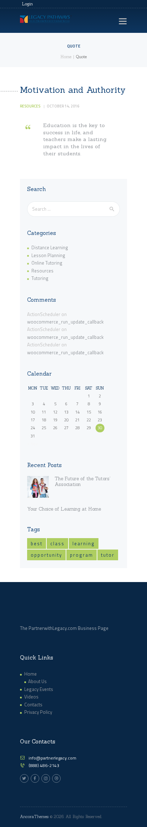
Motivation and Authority (73, 90)
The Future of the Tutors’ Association (82, 481)
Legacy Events (38, 689)
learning (83, 543)
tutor (108, 554)
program (81, 554)
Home (65, 56)
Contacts (33, 704)
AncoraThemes (34, 816)
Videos (31, 696)
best (36, 543)
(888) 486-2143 (44, 765)
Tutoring (40, 278)
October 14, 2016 (63, 106)
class (57, 543)
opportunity (46, 554)
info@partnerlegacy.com (52, 758)
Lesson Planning (48, 255)
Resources (30, 106)
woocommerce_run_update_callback (65, 321)
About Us (37, 681)
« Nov (32, 444)
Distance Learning (49, 247)
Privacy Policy (38, 712)
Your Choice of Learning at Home (64, 509)
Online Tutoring (46, 262)
